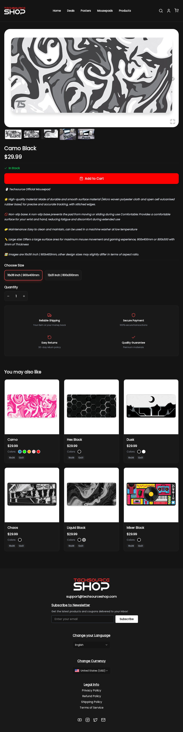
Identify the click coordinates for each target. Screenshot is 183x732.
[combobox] (91, 644)
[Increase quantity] (24, 296)
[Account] (169, 11)
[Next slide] (173, 78)
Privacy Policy (91, 690)
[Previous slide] (9, 78)
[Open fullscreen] (173, 121)
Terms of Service (91, 708)
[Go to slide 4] (68, 134)
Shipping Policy (91, 702)
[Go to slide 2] (31, 134)
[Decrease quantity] (8, 296)
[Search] (161, 11)
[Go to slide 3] (50, 134)
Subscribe (127, 619)
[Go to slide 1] (13, 134)
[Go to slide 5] (86, 134)
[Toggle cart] (176, 10)
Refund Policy (91, 696)
